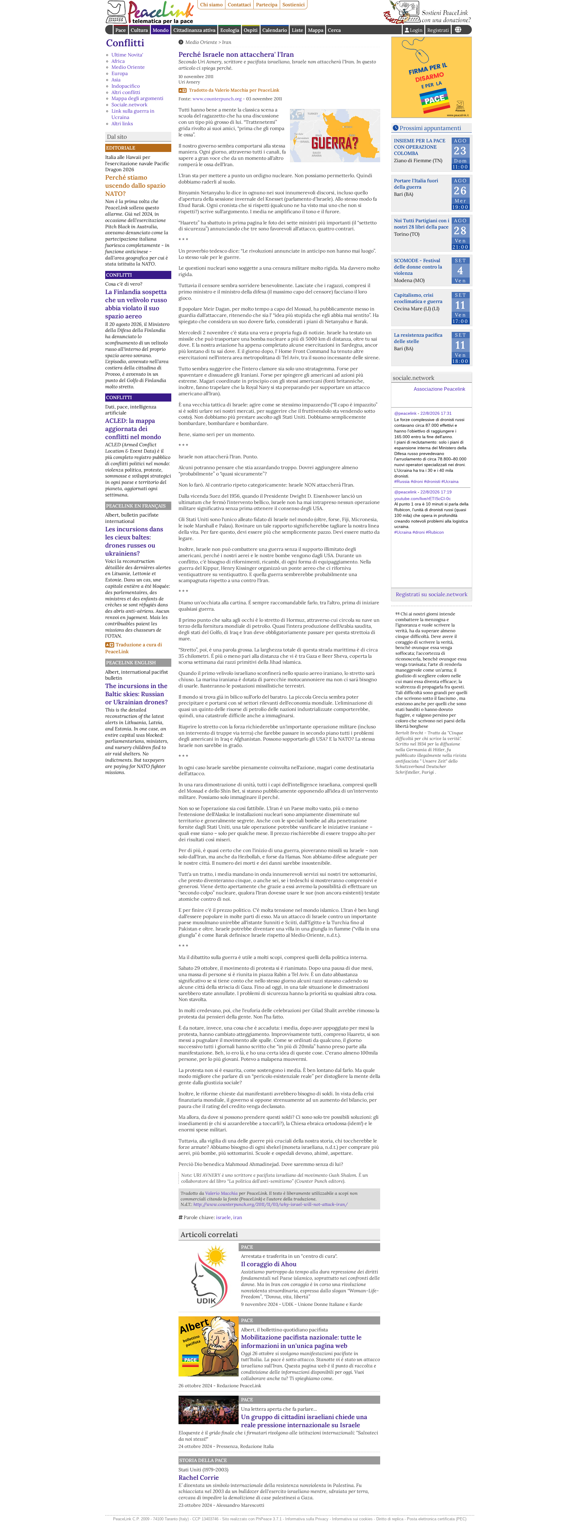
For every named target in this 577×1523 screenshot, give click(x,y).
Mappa (315, 30)
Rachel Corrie (199, 1477)
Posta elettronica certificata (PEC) (436, 1519)
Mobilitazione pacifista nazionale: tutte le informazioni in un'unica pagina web (301, 1341)
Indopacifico (125, 86)
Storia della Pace (203, 1460)
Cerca (334, 30)
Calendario (274, 30)
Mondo (161, 30)
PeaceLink (268, 90)
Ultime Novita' (127, 55)
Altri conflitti (125, 92)
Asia (116, 80)
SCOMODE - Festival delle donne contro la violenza (418, 266)
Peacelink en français (136, 506)
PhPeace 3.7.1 (269, 1519)
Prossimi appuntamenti (430, 128)
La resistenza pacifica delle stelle (418, 338)
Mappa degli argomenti (137, 98)
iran (237, 1217)
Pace (120, 30)
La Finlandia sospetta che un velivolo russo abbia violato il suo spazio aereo (136, 304)
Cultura (139, 30)
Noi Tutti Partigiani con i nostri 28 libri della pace (421, 223)
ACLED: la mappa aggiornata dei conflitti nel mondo (133, 429)
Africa (118, 61)
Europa (119, 73)
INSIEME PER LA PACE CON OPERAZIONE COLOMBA (419, 147)
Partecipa (266, 5)
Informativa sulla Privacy (306, 1519)
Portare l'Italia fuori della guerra (416, 183)
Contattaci (239, 5)
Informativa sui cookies (352, 1519)
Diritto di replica (389, 1519)
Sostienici (293, 5)
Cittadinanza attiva (194, 30)
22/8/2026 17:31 (436, 413)
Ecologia (229, 30)
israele (223, 1217)
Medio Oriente (128, 67)
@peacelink (405, 413)
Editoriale (120, 148)
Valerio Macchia (231, 90)
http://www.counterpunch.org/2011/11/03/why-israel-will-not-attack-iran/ (271, 1204)
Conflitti (125, 43)
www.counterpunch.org (217, 99)
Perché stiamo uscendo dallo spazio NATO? (135, 185)
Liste (297, 30)
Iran (226, 42)
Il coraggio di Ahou (269, 1264)
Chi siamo (211, 5)
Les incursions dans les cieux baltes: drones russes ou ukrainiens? (134, 541)
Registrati (438, 30)
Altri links (122, 123)
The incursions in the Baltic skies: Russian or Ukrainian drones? (136, 694)
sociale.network (413, 377)
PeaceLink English (131, 663)
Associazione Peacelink (439, 389)
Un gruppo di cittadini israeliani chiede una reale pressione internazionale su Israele (304, 1421)
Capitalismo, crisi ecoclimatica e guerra (418, 298)
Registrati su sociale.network (431, 594)
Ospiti (251, 30)
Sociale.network (129, 105)
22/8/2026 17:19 (436, 492)
